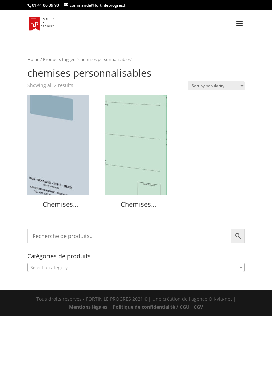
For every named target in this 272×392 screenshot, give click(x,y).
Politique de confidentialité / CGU (151, 307)
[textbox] (136, 267)
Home (33, 59)
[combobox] (136, 267)
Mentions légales (88, 307)
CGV (198, 307)
